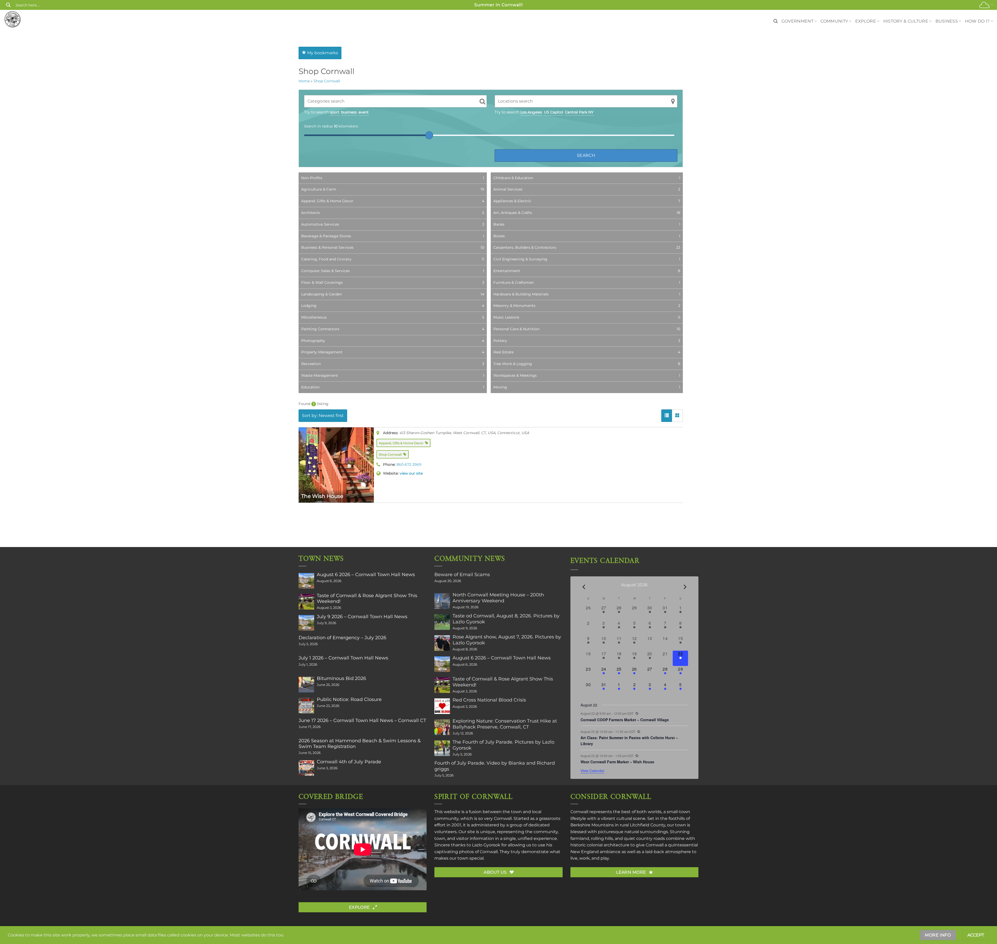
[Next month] (685, 587)
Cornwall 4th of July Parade (349, 762)
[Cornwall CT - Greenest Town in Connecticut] (22, 19)
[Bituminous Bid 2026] (306, 684)
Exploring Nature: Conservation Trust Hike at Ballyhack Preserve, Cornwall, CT (505, 724)
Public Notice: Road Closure (349, 699)
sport (334, 112)
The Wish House (322, 496)
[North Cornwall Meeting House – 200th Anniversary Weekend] (442, 601)
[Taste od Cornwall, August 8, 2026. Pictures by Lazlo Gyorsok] (442, 622)
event (364, 112)
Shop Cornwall (327, 81)
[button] (775, 21)
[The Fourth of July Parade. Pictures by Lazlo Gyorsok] (442, 748)
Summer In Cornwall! (498, 4)
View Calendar (592, 770)
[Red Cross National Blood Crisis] (442, 706)
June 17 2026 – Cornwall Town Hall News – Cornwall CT (362, 720)
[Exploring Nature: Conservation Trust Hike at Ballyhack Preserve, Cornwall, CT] (442, 727)
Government (797, 21)
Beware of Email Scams (462, 574)
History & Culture (905, 21)
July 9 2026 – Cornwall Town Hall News (362, 616)
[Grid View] (677, 415)
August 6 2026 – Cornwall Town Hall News (366, 574)
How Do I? (977, 21)
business (349, 112)
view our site (411, 473)
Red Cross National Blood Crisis (489, 700)
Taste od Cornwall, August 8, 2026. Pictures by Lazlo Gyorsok (506, 618)
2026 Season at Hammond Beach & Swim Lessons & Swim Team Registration (360, 743)
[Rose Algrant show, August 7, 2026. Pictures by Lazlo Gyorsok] (442, 643)
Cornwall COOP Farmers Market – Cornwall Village (625, 719)
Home (304, 81)
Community (834, 21)
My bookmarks (322, 52)
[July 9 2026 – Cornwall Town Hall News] (306, 623)
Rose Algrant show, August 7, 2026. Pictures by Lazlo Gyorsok (507, 639)
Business (946, 21)
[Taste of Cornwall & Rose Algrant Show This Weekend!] (306, 602)
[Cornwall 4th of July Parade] (306, 768)
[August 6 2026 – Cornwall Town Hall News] (306, 581)
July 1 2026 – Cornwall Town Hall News (343, 658)
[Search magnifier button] (8, 5)
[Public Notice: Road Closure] (306, 705)
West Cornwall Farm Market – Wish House (617, 761)
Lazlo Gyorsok (486, 844)
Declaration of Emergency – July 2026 (342, 637)
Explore (865, 21)
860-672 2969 (408, 464)
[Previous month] (584, 587)
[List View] (666, 415)
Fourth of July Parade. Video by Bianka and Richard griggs (494, 766)
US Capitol (553, 112)
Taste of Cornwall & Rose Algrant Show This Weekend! (367, 598)
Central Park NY (579, 112)
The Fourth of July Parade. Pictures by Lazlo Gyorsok (503, 745)
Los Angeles (531, 112)
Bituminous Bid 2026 (341, 678)
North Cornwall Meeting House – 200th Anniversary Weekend (498, 597)
